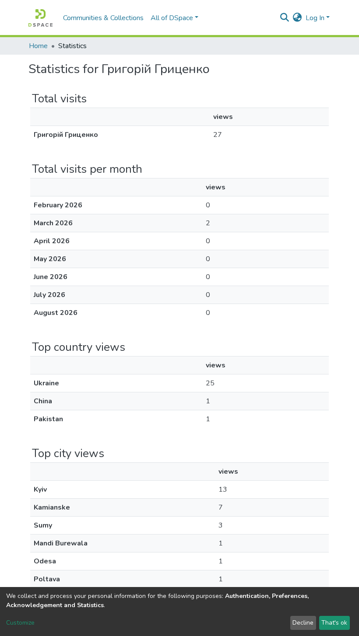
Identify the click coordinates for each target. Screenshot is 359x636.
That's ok (334, 623)
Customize (20, 623)
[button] (297, 18)
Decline (302, 623)
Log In (315, 18)
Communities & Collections (103, 18)
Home (38, 46)
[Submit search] (284, 18)
